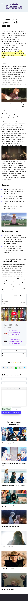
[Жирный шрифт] (3, 388)
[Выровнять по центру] (12, 388)
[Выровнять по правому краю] (15, 388)
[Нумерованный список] (20, 388)
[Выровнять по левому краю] (10, 388)
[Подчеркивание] (7, 388)
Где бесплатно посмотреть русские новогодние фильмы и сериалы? (14, 333)
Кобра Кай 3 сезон (7, 568)
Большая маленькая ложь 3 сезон (13, 485)
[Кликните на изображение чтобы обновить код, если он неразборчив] (6, 409)
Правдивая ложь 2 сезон (9, 506)
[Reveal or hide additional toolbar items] (23, 388)
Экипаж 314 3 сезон (7, 589)
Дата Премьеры (14, 4)
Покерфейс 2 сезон (7, 546)
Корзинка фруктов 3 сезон (10, 526)
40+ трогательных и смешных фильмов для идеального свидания (15, 341)
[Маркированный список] (18, 388)
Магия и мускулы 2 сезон (9, 443)
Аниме (11, 14)
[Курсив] (5, 388)
